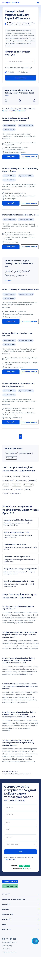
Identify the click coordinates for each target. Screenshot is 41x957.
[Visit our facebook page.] (3, 939)
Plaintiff (11, 72)
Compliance (7, 949)
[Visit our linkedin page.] (11, 939)
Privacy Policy (7, 945)
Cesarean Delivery (11, 458)
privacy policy (10, 859)
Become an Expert (10, 886)
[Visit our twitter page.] (7, 939)
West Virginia (10, 275)
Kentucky (26, 271)
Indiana (17, 271)
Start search (20, 78)
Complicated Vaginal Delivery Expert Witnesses (16, 774)
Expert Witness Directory (9, 771)
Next (20, 852)
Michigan (9, 271)
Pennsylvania (21, 275)
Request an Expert (10, 882)
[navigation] (38, 2)
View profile (11, 157)
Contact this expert (29, 157)
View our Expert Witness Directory (14, 111)
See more (8, 281)
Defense (24, 72)
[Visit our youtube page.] (14, 939)
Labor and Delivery (11, 453)
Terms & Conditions (10, 952)
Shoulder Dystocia (26, 453)
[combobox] (7, 61)
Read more (9, 46)
